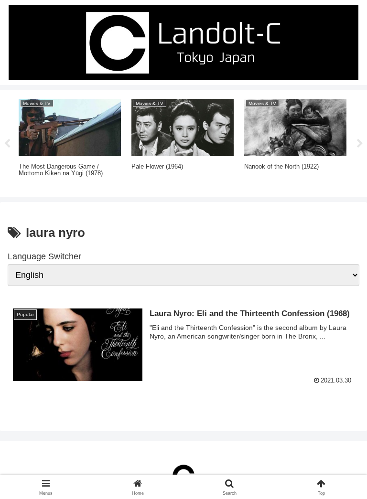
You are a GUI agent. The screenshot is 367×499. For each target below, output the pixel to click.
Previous (7, 144)
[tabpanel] (69, 142)
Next (360, 144)
